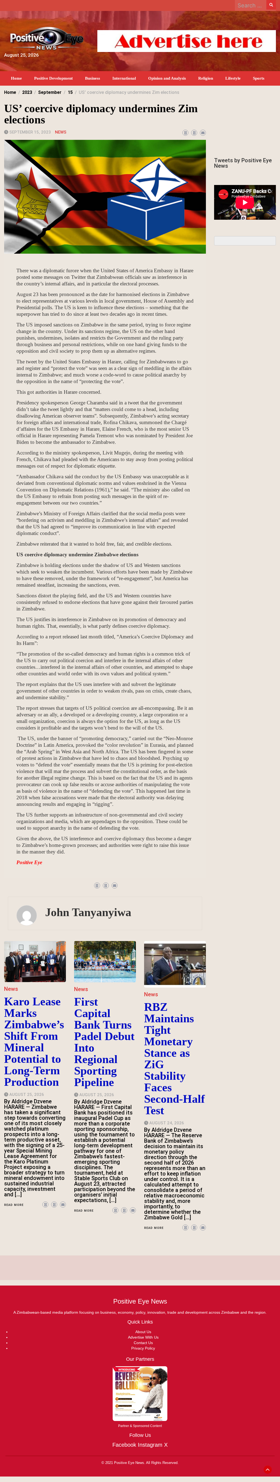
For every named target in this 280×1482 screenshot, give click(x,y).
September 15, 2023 (30, 132)
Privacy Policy (143, 1348)
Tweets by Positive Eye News (243, 163)
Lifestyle (233, 78)
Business (92, 78)
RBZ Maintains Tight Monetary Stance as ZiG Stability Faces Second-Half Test (174, 1059)
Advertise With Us (143, 1337)
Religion (205, 78)
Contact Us (143, 1343)
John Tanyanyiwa (88, 912)
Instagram (150, 1445)
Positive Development (53, 78)
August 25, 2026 (26, 1094)
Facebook (124, 1445)
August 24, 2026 (166, 1123)
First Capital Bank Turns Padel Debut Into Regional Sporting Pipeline (104, 1042)
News (60, 132)
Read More (14, 1205)
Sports (258, 78)
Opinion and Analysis (167, 78)
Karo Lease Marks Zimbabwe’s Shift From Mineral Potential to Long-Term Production (34, 1041)
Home (16, 78)
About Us (143, 1332)
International (124, 78)
